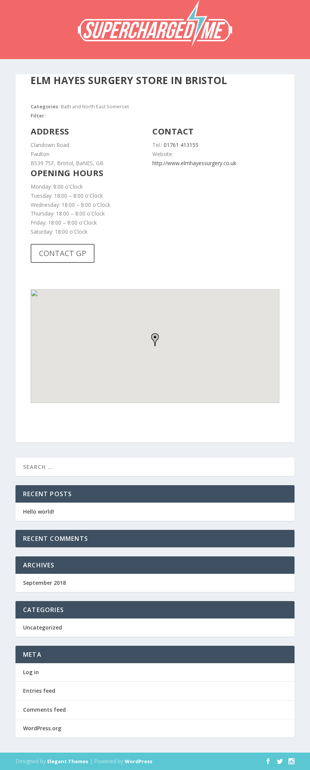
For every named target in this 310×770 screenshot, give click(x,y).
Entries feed (39, 690)
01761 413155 (181, 144)
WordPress (138, 761)
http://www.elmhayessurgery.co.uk (194, 163)
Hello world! (38, 511)
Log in (31, 672)
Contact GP (62, 253)
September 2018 (44, 582)
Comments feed (44, 709)
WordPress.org (42, 728)
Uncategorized (42, 627)
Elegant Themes (67, 761)
